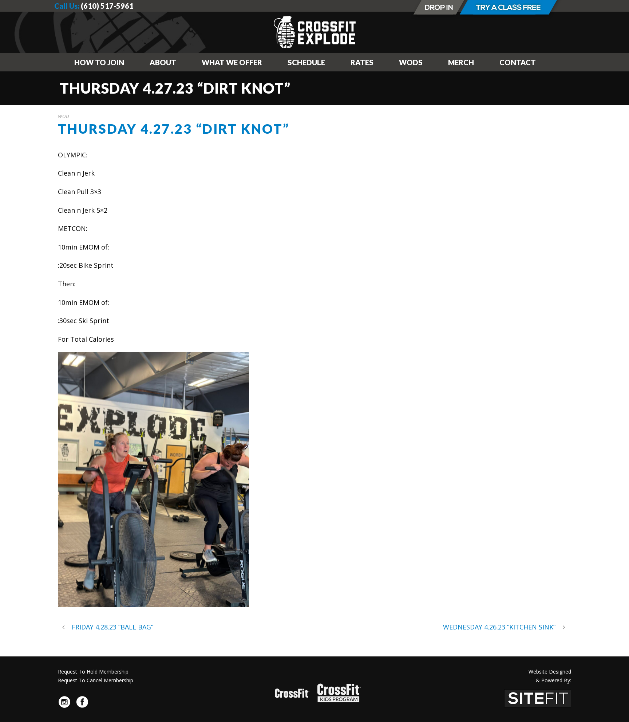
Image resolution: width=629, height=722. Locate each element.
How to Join (99, 62)
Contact (517, 62)
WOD (64, 116)
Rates (362, 62)
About (163, 62)
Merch (461, 62)
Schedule (306, 62)
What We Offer (232, 62)
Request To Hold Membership (93, 671)
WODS (411, 62)
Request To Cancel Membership (95, 680)
